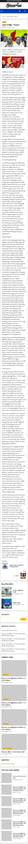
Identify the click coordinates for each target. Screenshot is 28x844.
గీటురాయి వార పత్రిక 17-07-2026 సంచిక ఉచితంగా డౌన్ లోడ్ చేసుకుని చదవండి (13, 640)
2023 (4, 748)
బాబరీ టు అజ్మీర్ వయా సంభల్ (6, 592)
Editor (5, 27)
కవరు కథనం (4, 22)
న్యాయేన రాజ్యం (6, 604)
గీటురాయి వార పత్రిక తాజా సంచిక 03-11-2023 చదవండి (14, 717)
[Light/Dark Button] (20, 11)
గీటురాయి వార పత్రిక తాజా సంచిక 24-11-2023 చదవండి (14, 668)
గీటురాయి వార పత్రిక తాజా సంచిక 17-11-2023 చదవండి (14, 693)
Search (5, 614)
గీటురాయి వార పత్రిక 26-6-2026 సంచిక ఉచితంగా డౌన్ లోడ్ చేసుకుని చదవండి (6, 836)
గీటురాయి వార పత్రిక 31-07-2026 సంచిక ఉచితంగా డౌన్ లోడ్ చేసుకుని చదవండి (6, 790)
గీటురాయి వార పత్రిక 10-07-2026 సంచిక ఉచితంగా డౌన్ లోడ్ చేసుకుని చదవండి (6, 813)
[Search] (25, 11)
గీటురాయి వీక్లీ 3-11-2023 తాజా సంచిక (14, 742)
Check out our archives (8, 764)
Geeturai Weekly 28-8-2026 (9, 630)
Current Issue (5, 674)
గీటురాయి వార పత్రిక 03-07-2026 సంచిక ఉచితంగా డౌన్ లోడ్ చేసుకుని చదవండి (6, 824)
